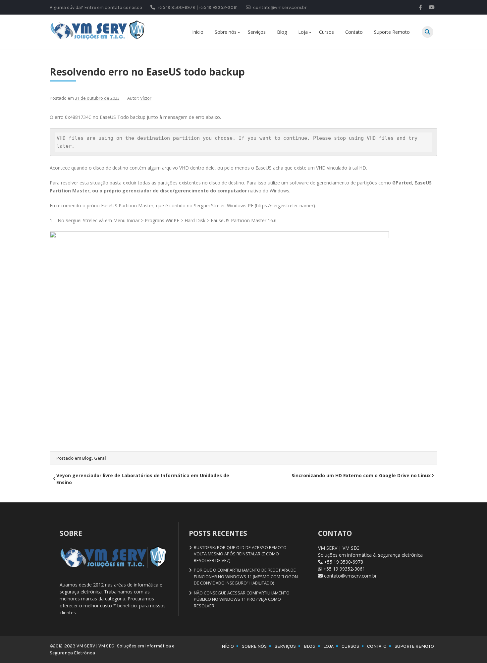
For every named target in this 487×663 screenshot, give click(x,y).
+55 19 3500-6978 (343, 562)
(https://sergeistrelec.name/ (284, 205)
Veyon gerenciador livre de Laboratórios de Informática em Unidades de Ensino (142, 478)
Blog (282, 32)
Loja (303, 32)
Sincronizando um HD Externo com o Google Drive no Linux (361, 475)
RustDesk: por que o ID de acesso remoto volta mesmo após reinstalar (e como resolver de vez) (240, 553)
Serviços (257, 32)
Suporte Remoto (392, 32)
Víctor (145, 98)
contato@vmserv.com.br (350, 576)
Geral (100, 458)
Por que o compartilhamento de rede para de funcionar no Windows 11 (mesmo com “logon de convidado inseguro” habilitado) (246, 576)
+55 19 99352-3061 (344, 569)
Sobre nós (226, 32)
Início (197, 32)
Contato (354, 32)
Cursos (326, 32)
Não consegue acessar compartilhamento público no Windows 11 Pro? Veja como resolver (242, 599)
